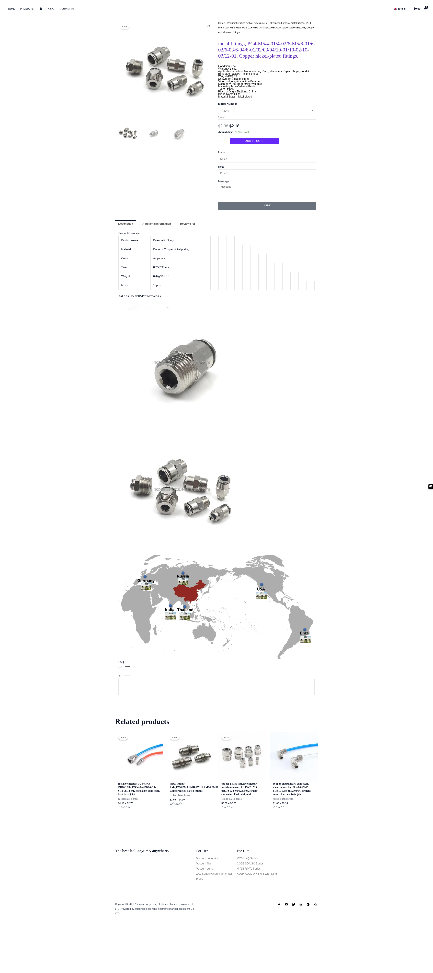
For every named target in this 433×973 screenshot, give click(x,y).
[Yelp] (315, 904)
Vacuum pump (204, 868)
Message (223, 181)
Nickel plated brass (278, 23)
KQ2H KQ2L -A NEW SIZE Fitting (257, 873)
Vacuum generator (207, 858)
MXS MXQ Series (247, 858)
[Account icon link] (40, 8)
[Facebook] (279, 904)
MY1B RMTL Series (249, 868)
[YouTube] (286, 904)
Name (221, 152)
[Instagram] (300, 904)
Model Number (227, 103)
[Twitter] (293, 904)
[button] (209, 27)
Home (221, 23)
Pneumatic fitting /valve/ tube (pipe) (246, 23)
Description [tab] (125, 223)
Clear (221, 117)
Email (221, 166)
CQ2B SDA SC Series (250, 863)
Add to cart (254, 141)
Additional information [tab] (156, 223)
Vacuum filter (204, 863)
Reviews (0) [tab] (187, 223)
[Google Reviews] (308, 904)
